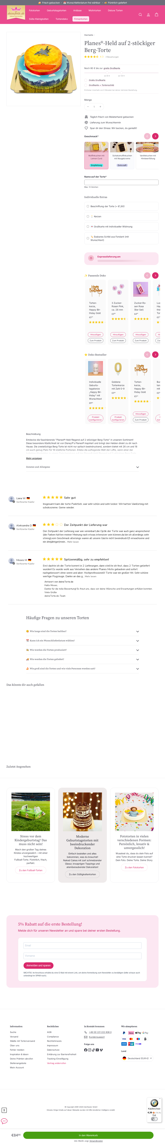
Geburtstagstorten (56, 10)
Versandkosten (96, 1141)
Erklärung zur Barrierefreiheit (61, 1054)
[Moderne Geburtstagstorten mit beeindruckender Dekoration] (82, 811)
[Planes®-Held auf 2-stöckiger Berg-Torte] (17, 718)
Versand (14, 1036)
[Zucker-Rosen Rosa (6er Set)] (140, 302)
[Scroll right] (155, 275)
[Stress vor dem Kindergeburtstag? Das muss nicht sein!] (30, 812)
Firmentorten (80, 19)
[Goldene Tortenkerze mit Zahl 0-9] (118, 382)
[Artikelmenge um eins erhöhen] (100, 106)
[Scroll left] (147, 275)
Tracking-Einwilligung (57, 1058)
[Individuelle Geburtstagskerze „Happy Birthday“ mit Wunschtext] (95, 387)
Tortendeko (62, 19)
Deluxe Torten (115, 10)
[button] (4, 1110)
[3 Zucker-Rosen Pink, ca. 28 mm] (118, 302)
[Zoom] (44, 69)
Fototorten (34, 10)
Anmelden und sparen (38, 965)
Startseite (88, 35)
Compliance (53, 1036)
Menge (88, 99)
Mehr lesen (73, 541)
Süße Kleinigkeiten (39, 19)
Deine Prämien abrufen (21, 1058)
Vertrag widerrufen (56, 1063)
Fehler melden (17, 1050)
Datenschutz (53, 1050)
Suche (13, 1032)
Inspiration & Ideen (19, 1054)
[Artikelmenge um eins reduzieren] (88, 106)
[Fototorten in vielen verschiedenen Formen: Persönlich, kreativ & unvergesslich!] (134, 812)
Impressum (52, 1045)
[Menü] (160, 1099)
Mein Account (17, 1067)
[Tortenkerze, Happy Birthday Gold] (95, 304)
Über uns (14, 1045)
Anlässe (77, 10)
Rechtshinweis (54, 1041)
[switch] (154, 1119)
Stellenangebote (18, 1063)
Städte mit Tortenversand (22, 1041)
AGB (49, 1032)
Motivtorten (95, 10)
